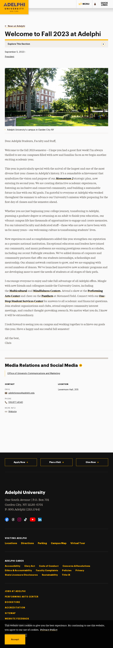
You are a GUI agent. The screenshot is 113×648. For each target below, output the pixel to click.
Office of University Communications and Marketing (33, 373)
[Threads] (13, 519)
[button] (84, 4)
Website (12, 411)
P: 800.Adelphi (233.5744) (22, 509)
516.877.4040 (15, 402)
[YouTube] (32, 519)
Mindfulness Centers (46, 291)
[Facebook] (7, 519)
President (9, 57)
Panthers (47, 296)
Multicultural (18, 291)
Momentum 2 (64, 178)
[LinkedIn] (40, 519)
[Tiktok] (25, 519)
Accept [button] (15, 639)
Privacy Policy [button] (49, 629)
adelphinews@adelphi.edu (21, 393)
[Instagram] (19, 519)
